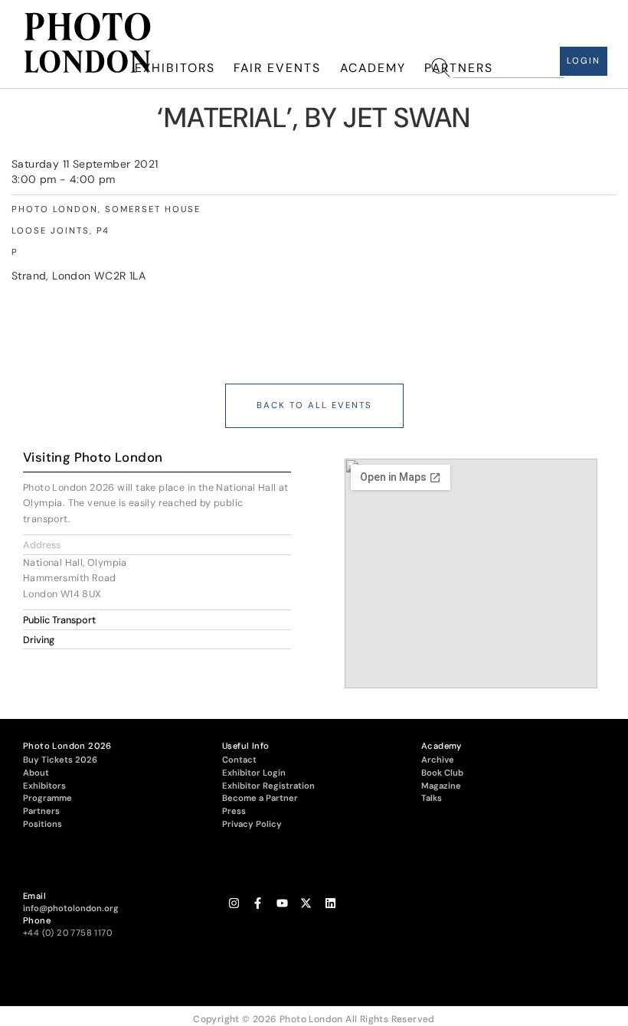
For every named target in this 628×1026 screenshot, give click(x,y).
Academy (373, 68)
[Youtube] (282, 904)
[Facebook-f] (258, 904)
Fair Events (277, 68)
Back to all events (314, 405)
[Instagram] (234, 904)
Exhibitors (175, 68)
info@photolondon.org (71, 908)
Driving (38, 640)
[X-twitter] (306, 904)
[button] (157, 544)
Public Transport (59, 620)
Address (42, 545)
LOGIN (583, 61)
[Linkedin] (330, 904)
